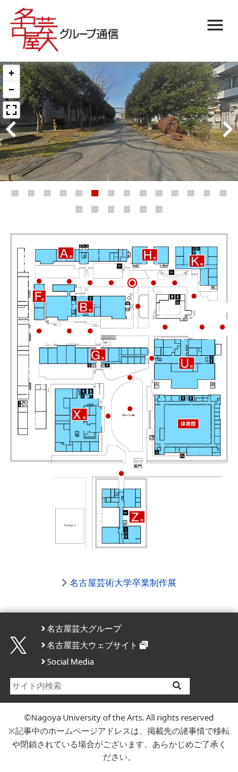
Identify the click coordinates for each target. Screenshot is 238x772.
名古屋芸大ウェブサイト (92, 645)
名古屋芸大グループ (84, 628)
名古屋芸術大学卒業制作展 (123, 582)
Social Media (70, 661)
